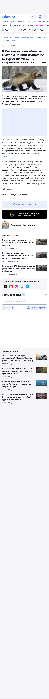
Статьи (28, 21)
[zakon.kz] (8, 16)
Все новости (40, 37)
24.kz (5, 156)
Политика (5, 21)
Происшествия (39, 21)
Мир (13, 21)
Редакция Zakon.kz (9, 40)
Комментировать (39, 308)
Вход (45, 294)
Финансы (20, 21)
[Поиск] (40, 17)
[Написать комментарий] (24, 301)
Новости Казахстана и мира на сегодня (17, 37)
